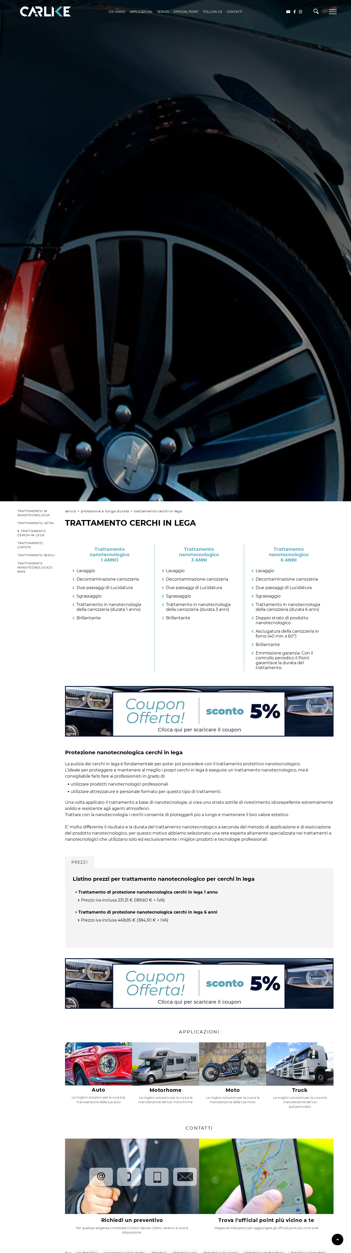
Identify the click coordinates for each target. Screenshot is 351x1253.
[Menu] (333, 11)
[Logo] (38, 11)
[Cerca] (316, 12)
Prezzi (79, 862)
